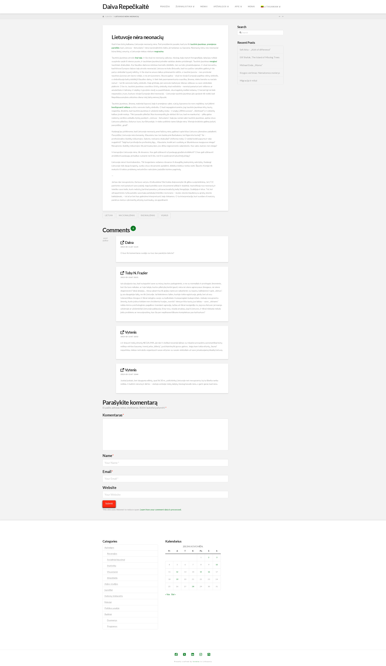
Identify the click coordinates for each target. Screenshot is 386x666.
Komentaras (113, 415)
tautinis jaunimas (198, 44)
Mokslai (108, 602)
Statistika (111, 565)
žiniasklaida (112, 578)
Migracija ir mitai (248, 80)
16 (209, 572)
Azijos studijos (111, 584)
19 (177, 579)
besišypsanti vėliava (121, 107)
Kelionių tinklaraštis (113, 596)
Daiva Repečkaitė (126, 6)
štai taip (138, 57)
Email (108, 471)
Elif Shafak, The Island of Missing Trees (260, 57)
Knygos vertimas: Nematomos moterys (260, 72)
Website (109, 487)
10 (217, 564)
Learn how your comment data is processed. (160, 509)
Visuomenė (112, 572)
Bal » (173, 594)
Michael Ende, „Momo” (251, 65)
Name (108, 455)
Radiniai (108, 614)
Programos (112, 626)
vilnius (164, 215)
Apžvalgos (109, 547)
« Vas (167, 594)
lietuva (109, 215)
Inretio (196, 661)
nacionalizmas (127, 215)
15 (201, 572)
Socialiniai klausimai (116, 559)
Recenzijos (112, 553)
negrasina (158, 51)
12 (177, 572)
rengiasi (213, 61)
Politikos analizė (111, 608)
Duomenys (112, 620)
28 (193, 586)
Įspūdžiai (108, 590)
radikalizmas (148, 215)
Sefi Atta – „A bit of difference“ (255, 49)
